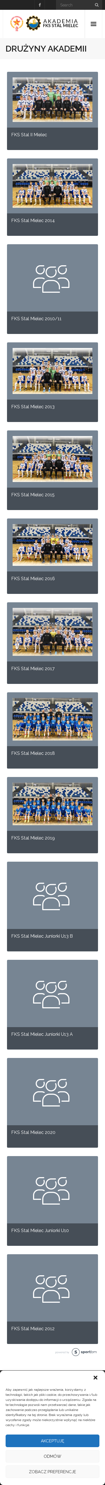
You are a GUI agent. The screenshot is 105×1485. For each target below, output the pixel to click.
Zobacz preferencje (52, 1471)
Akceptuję (52, 1441)
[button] (96, 1378)
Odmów (52, 1456)
